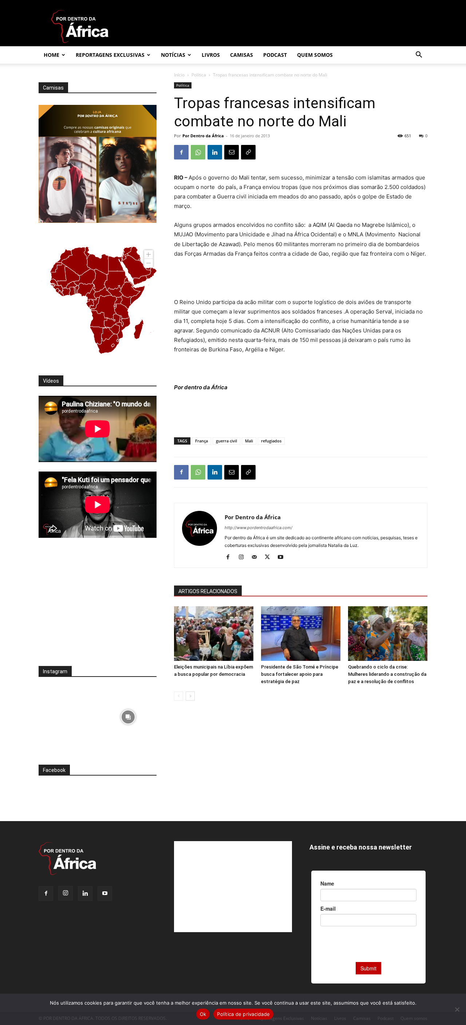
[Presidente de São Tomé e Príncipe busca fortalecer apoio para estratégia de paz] (300, 633)
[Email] (231, 152)
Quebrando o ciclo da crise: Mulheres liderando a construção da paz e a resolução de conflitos (387, 674)
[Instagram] (244, 557)
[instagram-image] (67, 715)
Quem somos (315, 54)
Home (51, 54)
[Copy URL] (248, 152)
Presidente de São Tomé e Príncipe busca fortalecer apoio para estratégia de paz (299, 674)
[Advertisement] (301, 279)
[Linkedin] (215, 152)
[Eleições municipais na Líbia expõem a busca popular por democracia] (213, 633)
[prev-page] (178, 696)
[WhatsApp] (198, 152)
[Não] (457, 1009)
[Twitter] (270, 557)
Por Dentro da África (203, 135)
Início (179, 75)
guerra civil (226, 440)
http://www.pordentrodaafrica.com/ (258, 527)
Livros (211, 54)
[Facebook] (181, 152)
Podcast (275, 54)
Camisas (241, 54)
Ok (203, 1014)
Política (198, 75)
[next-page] (190, 696)
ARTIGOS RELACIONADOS (207, 591)
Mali (249, 440)
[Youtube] (283, 557)
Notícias (173, 54)
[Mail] (257, 557)
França (201, 440)
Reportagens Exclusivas (110, 54)
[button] (418, 55)
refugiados (271, 440)
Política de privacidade (243, 1014)
